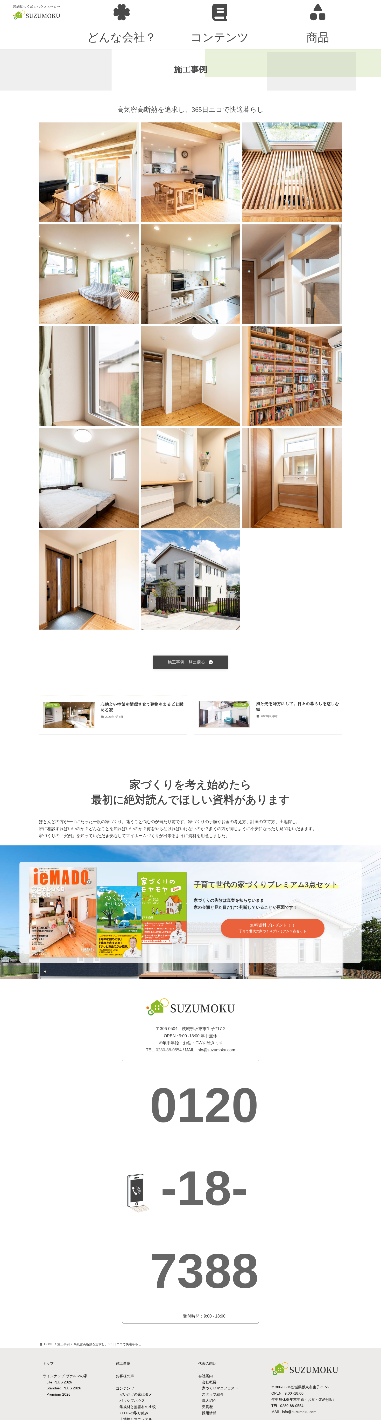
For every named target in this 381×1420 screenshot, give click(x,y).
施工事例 (123, 1363)
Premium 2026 (58, 1394)
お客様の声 (125, 1376)
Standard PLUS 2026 (63, 1388)
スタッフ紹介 (213, 1394)
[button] (190, 662)
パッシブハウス (132, 1400)
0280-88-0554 (169, 1050)
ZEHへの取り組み (134, 1413)
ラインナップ (54, 1376)
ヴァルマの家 (76, 1376)
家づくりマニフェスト (220, 1388)
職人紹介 (209, 1400)
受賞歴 (207, 1407)
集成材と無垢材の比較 (137, 1407)
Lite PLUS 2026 (59, 1382)
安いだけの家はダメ (135, 1395)
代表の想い (207, 1363)
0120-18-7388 (204, 1188)
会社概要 (209, 1382)
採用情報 (209, 1413)
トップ (48, 1363)
